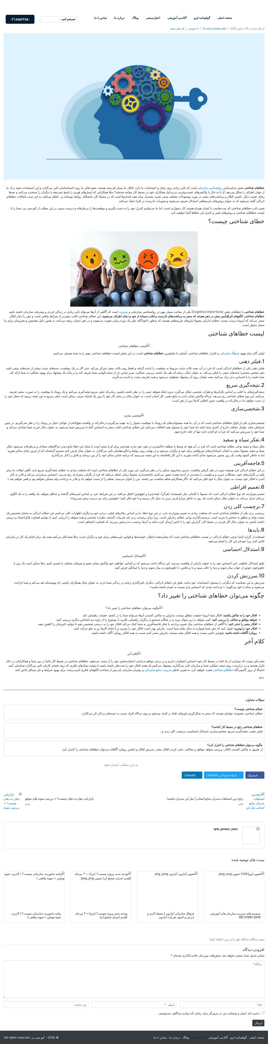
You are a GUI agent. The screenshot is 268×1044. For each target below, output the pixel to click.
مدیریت (123, 312)
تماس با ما (100, 17)
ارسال (258, 1023)
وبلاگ (135, 17)
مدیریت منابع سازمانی (158, 670)
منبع (261, 677)
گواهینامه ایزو (202, 17)
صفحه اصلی (224, 17)
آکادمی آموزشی (177, 17)
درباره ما (119, 17)
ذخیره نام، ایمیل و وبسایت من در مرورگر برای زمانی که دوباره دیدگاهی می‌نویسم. (209, 1013)
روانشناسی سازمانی (209, 188)
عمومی (192, 28)
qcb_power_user (216, 28)
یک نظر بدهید (177, 28)
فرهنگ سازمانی (229, 353)
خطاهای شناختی (223, 670)
